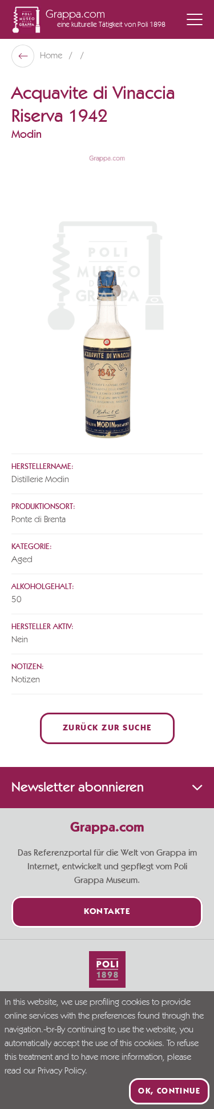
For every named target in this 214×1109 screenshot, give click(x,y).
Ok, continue (169, 1091)
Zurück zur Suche (107, 728)
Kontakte (107, 912)
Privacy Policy (61, 1071)
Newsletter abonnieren (77, 787)
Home (52, 56)
